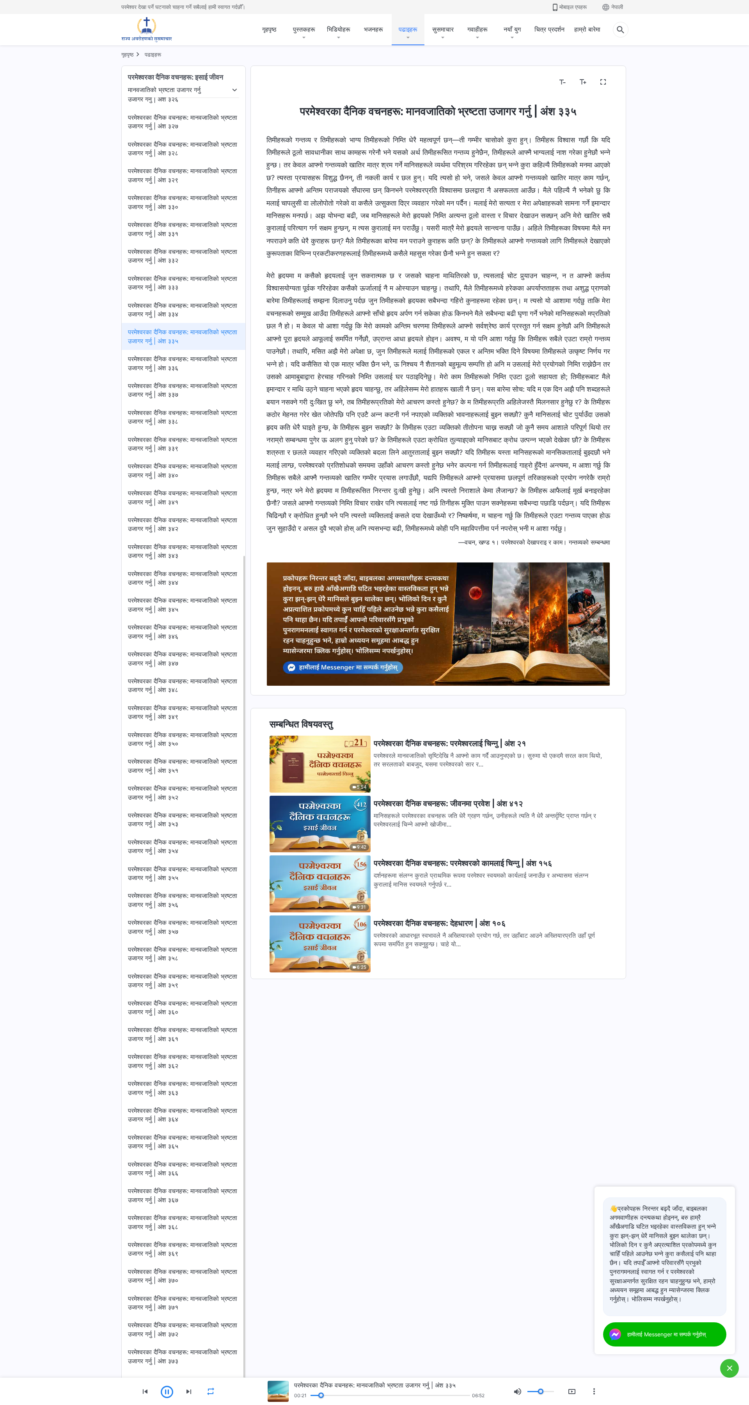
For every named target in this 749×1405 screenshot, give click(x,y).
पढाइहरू (408, 29)
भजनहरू (373, 29)
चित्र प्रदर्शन (549, 29)
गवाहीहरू (477, 29)
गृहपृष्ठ (269, 29)
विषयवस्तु (281, 82)
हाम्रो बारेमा (587, 29)
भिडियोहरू (338, 29)
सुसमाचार (443, 29)
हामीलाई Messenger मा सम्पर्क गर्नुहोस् (666, 1334)
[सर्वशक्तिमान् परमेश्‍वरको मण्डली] (146, 29)
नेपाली (617, 7)
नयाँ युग (512, 29)
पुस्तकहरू (304, 29)
